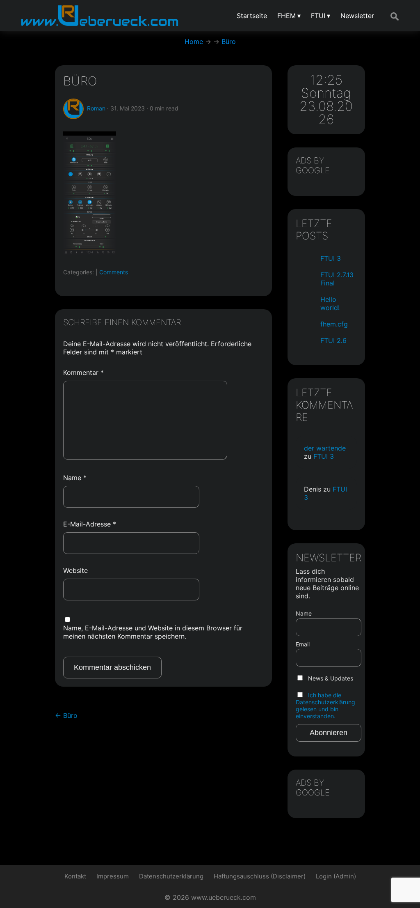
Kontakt (75, 876)
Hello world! (330, 303)
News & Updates (329, 678)
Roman (96, 108)
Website (75, 570)
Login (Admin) (336, 876)
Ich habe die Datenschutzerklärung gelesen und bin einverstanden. (325, 706)
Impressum (112, 876)
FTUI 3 (330, 258)
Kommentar (83, 372)
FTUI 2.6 (333, 340)
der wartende (325, 448)
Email (303, 644)
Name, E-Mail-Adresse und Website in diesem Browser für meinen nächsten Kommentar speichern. (152, 632)
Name (75, 478)
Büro (80, 81)
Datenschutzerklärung (171, 876)
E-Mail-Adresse (89, 524)
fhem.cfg (334, 324)
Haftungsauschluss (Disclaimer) (260, 876)
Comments (113, 272)
